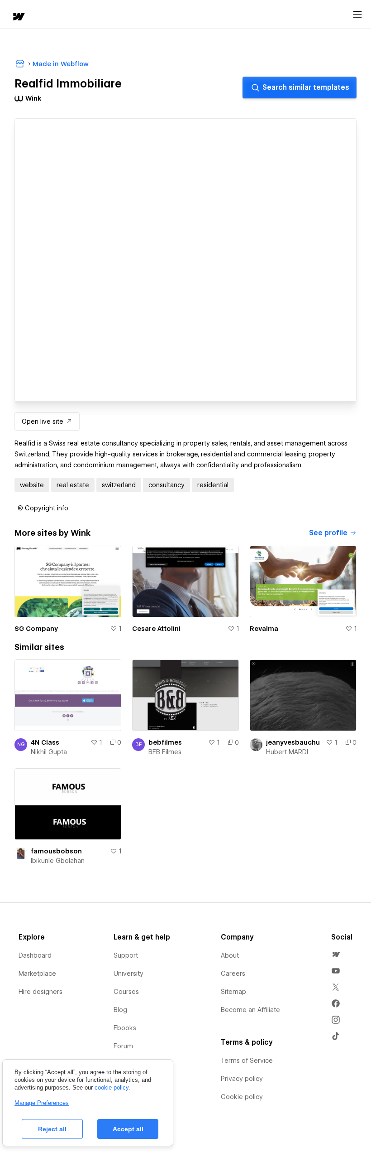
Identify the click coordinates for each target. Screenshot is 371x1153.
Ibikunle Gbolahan (58, 860)
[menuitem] (335, 954)
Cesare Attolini (156, 628)
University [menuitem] (128, 973)
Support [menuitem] (126, 955)
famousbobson (56, 851)
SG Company (36, 628)
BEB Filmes (164, 752)
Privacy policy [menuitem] (242, 1078)
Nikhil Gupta (49, 752)
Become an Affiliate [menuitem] (250, 1009)
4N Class (45, 742)
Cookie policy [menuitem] (242, 1096)
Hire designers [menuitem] (40, 991)
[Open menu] (357, 15)
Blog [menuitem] (120, 1009)
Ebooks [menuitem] (125, 1028)
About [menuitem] (230, 955)
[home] (18, 17)
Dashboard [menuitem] (35, 955)
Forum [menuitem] (123, 1046)
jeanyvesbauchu (293, 742)
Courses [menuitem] (126, 991)
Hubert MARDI (287, 752)
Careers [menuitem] (233, 973)
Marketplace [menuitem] (37, 973)
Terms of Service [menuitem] (247, 1060)
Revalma (264, 628)
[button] (42, 508)
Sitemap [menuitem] (233, 991)
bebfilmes (165, 742)
